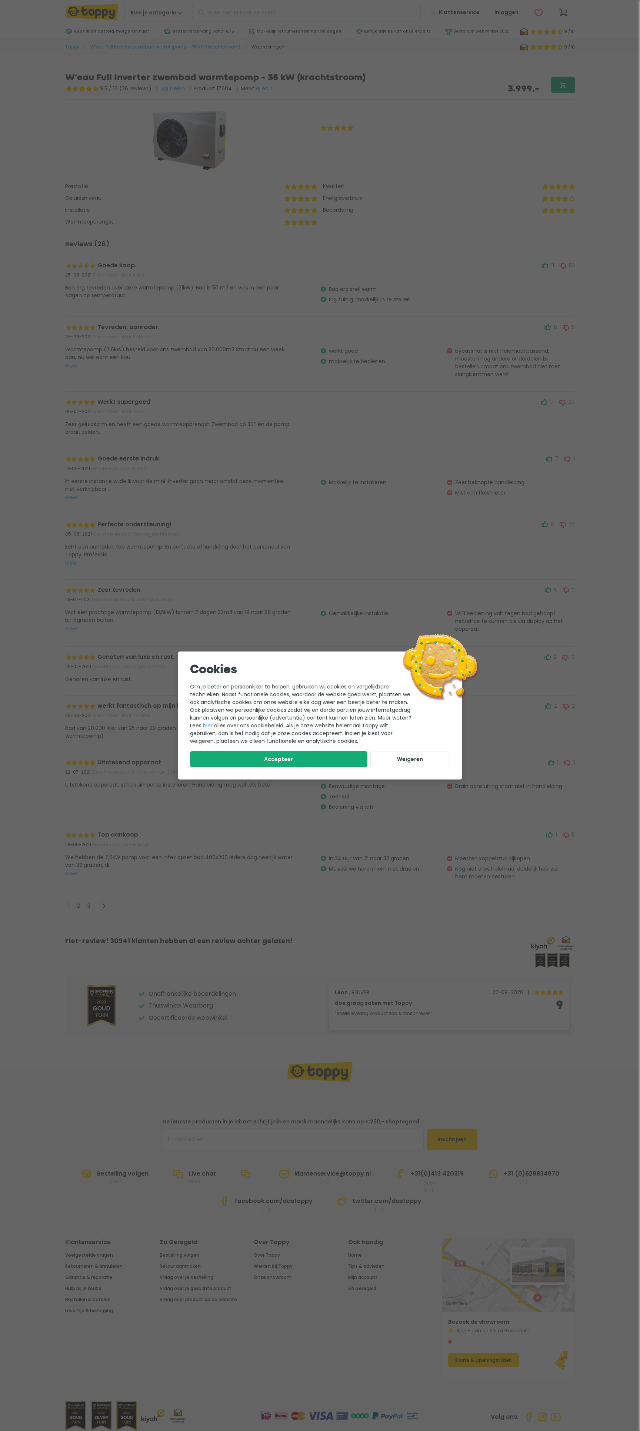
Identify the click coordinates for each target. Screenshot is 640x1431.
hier (208, 725)
